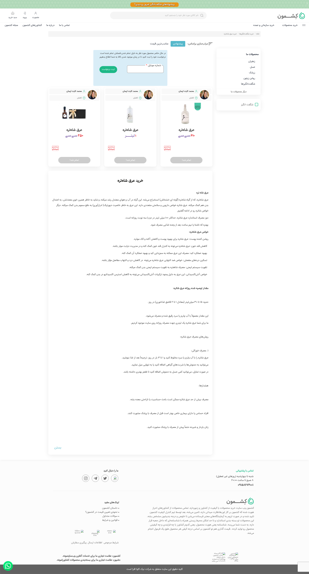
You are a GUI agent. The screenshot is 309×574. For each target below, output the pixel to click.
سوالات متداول (109, 516)
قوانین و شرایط (109, 520)
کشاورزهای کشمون (32, 25)
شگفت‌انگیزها (248, 84)
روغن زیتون (249, 78)
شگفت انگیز (247, 105)
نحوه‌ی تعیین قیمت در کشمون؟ (101, 512)
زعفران (251, 61)
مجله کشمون (11, 25)
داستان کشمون (109, 508)
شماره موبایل (154, 65)
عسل (252, 67)
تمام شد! (186, 160)
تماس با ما (64, 25)
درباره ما (50, 25)
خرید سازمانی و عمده (263, 25)
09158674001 (245, 485)
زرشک (252, 73)
